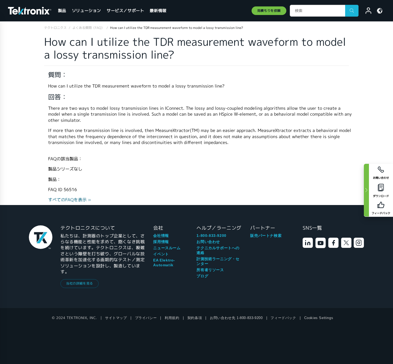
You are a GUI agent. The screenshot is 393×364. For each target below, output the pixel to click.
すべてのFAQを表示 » (69, 200)
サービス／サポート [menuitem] (125, 10)
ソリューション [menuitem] (86, 10)
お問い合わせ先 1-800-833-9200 (236, 318)
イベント (161, 254)
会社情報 (161, 235)
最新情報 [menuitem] (158, 10)
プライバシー (146, 318)
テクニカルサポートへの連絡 (218, 250)
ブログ (202, 276)
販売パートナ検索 (266, 235)
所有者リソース (210, 270)
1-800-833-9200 (211, 235)
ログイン (366, 11)
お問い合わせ (208, 242)
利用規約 (172, 318)
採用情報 (161, 242)
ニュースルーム (166, 248)
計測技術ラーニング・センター (218, 261)
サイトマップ (116, 318)
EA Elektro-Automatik (164, 262)
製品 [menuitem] (62, 10)
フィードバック (283, 318)
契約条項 (194, 318)
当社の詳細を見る (79, 283)
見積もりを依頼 (269, 10)
